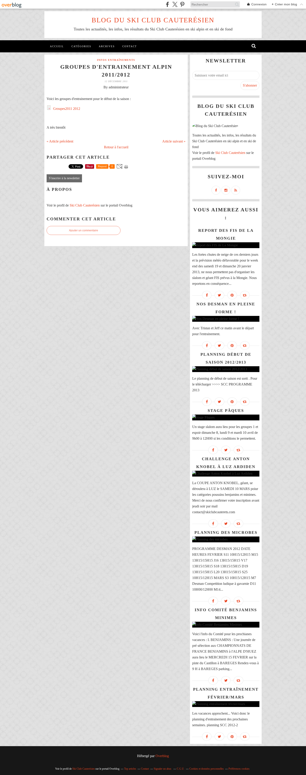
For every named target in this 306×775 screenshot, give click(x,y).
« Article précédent (60, 141)
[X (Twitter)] (175, 4)
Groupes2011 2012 (66, 109)
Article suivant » (173, 141)
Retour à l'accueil (116, 147)
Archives (107, 46)
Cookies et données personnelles (206, 768)
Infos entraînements (116, 60)
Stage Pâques (226, 410)
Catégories (81, 46)
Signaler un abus (163, 768)
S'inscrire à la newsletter (64, 178)
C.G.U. (181, 768)
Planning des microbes (225, 532)
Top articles (130, 768)
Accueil (57, 46)
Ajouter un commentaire (83, 230)
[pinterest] (182, 4)
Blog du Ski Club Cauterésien (153, 20)
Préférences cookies (239, 768)
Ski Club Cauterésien (85, 205)
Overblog (162, 756)
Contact (129, 46)
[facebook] (167, 4)
